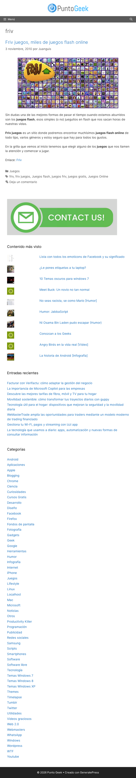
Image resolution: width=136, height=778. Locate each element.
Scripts (12, 648)
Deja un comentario (23, 182)
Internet (12, 567)
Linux (11, 589)
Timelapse (14, 697)
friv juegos (22, 176)
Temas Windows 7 (20, 675)
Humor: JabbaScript (53, 311)
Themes (13, 691)
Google (12, 546)
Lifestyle (13, 583)
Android (12, 459)
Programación (17, 627)
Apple (11, 470)
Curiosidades (16, 492)
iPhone (12, 573)
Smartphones (16, 654)
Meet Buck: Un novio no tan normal (64, 289)
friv (11, 176)
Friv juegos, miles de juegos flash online (46, 42)
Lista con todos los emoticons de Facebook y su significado (81, 257)
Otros (11, 616)
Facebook (14, 513)
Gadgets (13, 535)
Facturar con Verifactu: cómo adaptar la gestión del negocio (49, 383)
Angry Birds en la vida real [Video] (63, 344)
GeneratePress (89, 772)
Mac (10, 600)
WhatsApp (14, 735)
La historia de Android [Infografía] (63, 355)
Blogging (13, 475)
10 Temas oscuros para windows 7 (64, 278)
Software (13, 659)
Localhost (14, 594)
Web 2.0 (13, 724)
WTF (10, 751)
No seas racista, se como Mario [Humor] (68, 300)
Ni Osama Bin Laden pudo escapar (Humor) (70, 322)
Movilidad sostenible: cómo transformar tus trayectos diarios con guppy (58, 399)
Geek (11, 540)
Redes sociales (18, 637)
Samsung (13, 643)
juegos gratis (77, 176)
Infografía (14, 562)
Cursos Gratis (16, 497)
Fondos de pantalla (20, 524)
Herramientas (16, 551)
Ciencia (12, 486)
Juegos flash (41, 176)
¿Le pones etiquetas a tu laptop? (62, 267)
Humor (12, 556)
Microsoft (13, 605)
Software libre (17, 665)
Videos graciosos (19, 719)
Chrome (12, 481)
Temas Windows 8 (20, 681)
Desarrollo (14, 502)
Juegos (14, 171)
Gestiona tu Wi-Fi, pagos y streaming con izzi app (42, 424)
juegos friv (59, 176)
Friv (19, 160)
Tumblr (12, 702)
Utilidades (14, 713)
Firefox (12, 519)
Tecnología (14, 670)
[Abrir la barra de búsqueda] (131, 19)
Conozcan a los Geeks (55, 333)
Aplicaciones (16, 465)
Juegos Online (98, 176)
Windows (13, 740)
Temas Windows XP (21, 686)
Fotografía (14, 529)
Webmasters (16, 729)
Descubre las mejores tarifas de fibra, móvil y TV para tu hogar (52, 394)
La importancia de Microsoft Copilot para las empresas (46, 388)
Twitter (12, 708)
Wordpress (14, 746)
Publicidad (14, 632)
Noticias (13, 611)
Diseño (12, 508)
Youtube (13, 756)
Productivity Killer (19, 621)
